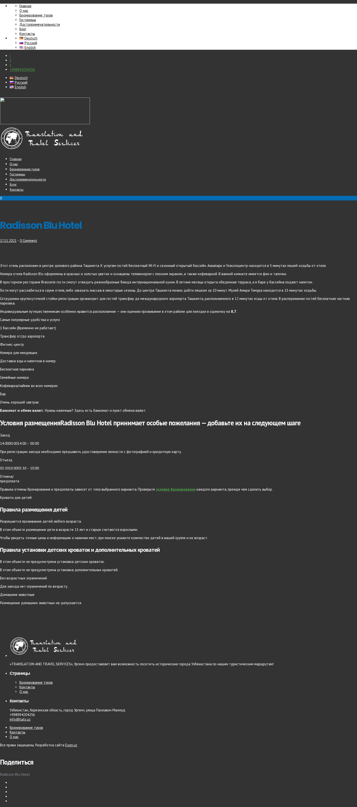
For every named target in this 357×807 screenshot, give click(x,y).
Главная (25, 6)
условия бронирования (176, 489)
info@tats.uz (20, 719)
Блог (22, 29)
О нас (23, 10)
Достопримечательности (39, 24)
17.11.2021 (8, 240)
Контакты (27, 33)
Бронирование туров (36, 15)
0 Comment (28, 240)
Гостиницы (27, 19)
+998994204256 (22, 69)
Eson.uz (71, 745)
